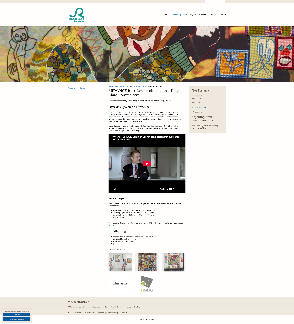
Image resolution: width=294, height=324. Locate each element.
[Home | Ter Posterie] (80, 15)
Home (166, 15)
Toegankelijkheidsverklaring (107, 313)
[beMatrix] (147, 284)
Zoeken (223, 1)
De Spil (111, 225)
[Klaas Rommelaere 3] (173, 262)
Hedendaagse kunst (179, 15)
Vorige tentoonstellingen (77, 88)
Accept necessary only (17, 319)
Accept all (17, 315)
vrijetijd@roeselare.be (200, 107)
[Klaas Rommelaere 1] (120, 262)
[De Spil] (120, 284)
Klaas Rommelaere (116, 112)
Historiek (213, 15)
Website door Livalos (147, 319)
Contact (223, 15)
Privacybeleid (89, 313)
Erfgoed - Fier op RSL (198, 15)
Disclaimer (77, 313)
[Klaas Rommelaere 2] (147, 262)
